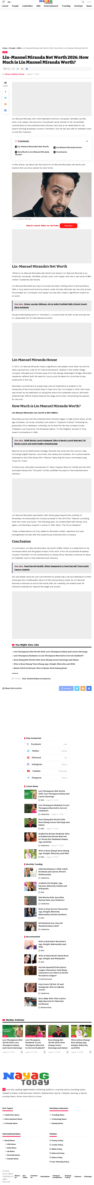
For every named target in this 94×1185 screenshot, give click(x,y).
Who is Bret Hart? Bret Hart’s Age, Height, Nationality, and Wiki (52, 944)
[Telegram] (47, 778)
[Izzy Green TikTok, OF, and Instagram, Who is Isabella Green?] (30, 987)
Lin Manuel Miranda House (69, 147)
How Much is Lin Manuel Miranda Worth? (32, 153)
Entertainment (46, 979)
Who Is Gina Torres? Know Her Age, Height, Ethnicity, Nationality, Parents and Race (53, 912)
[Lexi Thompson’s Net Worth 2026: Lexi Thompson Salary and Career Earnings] (30, 794)
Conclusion (61, 152)
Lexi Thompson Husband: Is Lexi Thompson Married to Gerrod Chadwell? (49, 656)
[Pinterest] (47, 757)
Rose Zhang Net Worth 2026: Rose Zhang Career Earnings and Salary (46, 660)
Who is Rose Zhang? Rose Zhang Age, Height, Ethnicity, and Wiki (44, 664)
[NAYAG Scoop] (46, 2)
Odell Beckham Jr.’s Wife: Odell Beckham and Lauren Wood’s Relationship (53, 872)
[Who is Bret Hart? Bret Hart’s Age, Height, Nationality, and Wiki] (30, 944)
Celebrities (45, 814)
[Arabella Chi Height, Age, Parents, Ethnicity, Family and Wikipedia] (30, 886)
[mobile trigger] (4, 2)
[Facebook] (47, 744)
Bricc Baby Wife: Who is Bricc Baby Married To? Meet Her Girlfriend (52, 1001)
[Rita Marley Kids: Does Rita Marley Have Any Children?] (30, 900)
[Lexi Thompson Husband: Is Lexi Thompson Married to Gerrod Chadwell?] (30, 808)
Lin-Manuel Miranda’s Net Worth (33, 146)
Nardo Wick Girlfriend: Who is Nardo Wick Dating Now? (40, 668)
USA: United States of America (36, 679)
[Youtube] (47, 771)
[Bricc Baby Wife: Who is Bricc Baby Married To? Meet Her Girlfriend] (30, 1001)
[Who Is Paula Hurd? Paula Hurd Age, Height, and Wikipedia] (30, 959)
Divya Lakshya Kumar (14, 74)
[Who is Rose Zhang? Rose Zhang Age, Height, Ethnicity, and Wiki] (30, 854)
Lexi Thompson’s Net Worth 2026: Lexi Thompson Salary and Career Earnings (51, 652)
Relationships (46, 1007)
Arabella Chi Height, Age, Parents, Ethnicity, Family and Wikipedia (52, 886)
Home (4, 48)
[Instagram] (47, 764)
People (12, 48)
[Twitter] (47, 751)
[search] (83, 2)
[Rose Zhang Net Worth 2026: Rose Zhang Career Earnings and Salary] (30, 822)
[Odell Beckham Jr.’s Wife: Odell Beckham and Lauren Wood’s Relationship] (30, 872)
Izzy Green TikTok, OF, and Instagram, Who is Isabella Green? (51, 987)
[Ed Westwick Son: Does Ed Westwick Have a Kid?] (30, 926)
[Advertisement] (47, 27)
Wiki (19, 48)
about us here (34, 1096)
